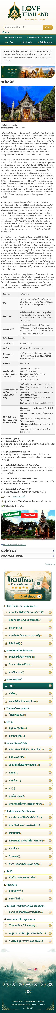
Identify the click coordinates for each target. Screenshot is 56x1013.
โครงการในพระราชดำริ (17, 708)
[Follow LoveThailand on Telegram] (50, 984)
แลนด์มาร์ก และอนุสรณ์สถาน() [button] (24, 620)
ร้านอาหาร (11, 885)
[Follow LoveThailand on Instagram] (21, 984)
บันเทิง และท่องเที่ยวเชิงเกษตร (20, 811)
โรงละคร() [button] (14, 856)
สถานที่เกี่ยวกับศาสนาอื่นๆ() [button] (23, 701)
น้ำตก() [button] (13, 772)
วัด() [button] (11, 685)
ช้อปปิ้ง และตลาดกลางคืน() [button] (22, 877)
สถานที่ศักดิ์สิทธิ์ (19, 497)
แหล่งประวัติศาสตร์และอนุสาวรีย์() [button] (26, 612)
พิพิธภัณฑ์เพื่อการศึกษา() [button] (21, 656)
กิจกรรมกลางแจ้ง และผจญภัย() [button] (25, 864)
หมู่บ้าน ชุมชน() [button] (17, 728)
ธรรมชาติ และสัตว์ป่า (16, 743)
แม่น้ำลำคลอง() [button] (16, 796)
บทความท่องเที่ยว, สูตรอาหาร (20, 919)
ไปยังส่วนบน (50, 564)
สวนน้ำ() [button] (13, 848)
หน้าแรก (5, 32)
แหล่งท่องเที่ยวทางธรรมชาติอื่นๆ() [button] (26, 804)
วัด (10, 501)
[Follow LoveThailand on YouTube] (28, 984)
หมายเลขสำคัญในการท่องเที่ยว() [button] (25, 912)
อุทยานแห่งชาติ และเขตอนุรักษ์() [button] (26, 749)
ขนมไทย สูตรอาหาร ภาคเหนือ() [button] (25, 941)
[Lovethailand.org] (28, 11)
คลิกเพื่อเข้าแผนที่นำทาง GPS (14, 545)
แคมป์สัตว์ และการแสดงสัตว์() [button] (24, 825)
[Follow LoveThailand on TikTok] (43, 984)
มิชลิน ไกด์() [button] (15, 898)
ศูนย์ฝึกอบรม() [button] (16, 672)
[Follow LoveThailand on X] (35, 984)
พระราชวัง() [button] (15, 627)
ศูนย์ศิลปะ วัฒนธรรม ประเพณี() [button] (25, 635)
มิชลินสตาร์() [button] (15, 891)
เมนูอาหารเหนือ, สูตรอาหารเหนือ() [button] (27, 933)
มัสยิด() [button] (12, 693)
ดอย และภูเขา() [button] (17, 757)
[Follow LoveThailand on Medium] (28, 991)
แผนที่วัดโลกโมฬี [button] (8, 551)
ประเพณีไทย (17, 501)
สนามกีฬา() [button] (15, 833)
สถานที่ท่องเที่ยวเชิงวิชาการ (19, 650)
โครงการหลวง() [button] (17, 714)
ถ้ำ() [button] (11, 788)
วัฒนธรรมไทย (29, 501)
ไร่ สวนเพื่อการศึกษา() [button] (20, 664)
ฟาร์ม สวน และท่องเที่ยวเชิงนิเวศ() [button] (27, 840)
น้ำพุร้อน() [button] (14, 780)
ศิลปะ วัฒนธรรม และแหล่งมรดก (21, 606)
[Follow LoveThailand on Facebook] (6, 984)
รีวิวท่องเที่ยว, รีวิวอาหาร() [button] (22, 925)
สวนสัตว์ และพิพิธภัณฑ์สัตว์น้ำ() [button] (25, 817)
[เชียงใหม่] (28, 72)
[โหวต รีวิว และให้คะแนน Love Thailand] (28, 586)
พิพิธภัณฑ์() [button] (15, 643)
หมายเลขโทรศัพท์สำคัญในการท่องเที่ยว (25, 906)
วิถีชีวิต (9, 722)
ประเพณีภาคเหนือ (44, 501)
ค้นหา (47, 27)
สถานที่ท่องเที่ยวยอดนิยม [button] (12, 556)
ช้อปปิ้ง (9, 871)
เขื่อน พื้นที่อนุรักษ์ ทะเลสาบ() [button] (24, 765)
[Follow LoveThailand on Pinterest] (13, 984)
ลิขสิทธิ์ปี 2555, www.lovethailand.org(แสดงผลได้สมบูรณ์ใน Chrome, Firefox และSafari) (28, 1004)
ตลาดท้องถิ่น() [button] (16, 736)
